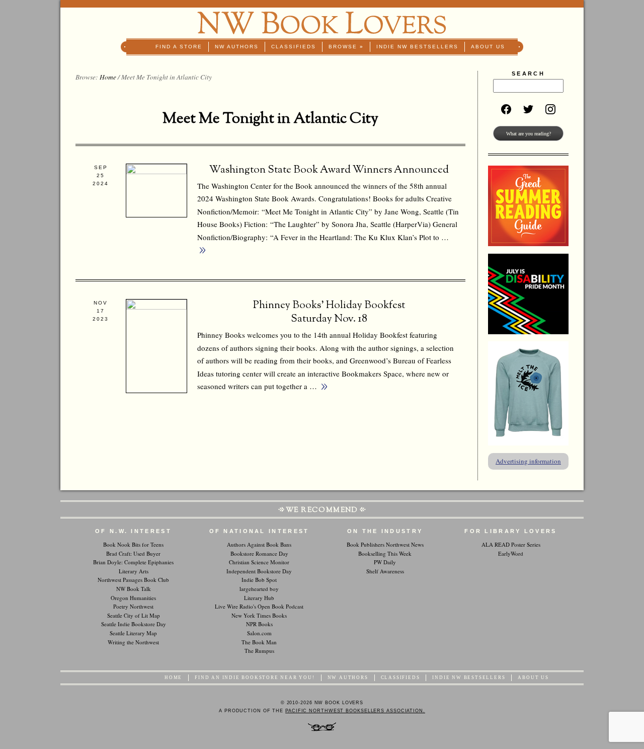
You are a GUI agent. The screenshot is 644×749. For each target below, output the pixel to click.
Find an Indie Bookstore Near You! (254, 677)
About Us (488, 46)
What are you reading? (528, 133)
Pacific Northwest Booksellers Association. (355, 710)
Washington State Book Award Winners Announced (329, 170)
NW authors (237, 46)
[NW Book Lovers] (322, 23)
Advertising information (528, 461)
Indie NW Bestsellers (417, 46)
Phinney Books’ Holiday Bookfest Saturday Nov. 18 (329, 312)
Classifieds (293, 46)
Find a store (178, 46)
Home (108, 77)
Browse (346, 46)
